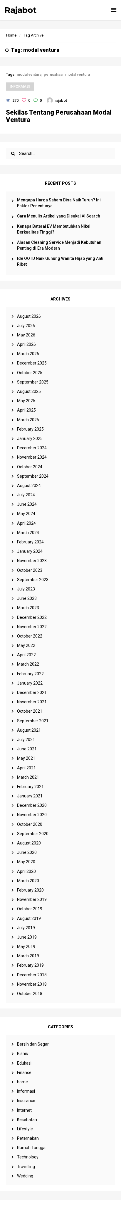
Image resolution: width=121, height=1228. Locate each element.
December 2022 (32, 617)
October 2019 (29, 908)
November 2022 (32, 626)
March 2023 (28, 607)
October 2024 (29, 466)
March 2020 (28, 880)
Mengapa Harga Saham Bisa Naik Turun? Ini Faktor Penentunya (59, 203)
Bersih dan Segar (33, 1044)
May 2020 (26, 861)
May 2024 (26, 513)
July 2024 (26, 495)
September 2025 (32, 382)
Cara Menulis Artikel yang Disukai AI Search (58, 216)
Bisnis (22, 1053)
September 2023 (32, 579)
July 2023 (26, 589)
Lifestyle (25, 1129)
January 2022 (30, 683)
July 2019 (26, 927)
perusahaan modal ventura (67, 74)
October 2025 (29, 372)
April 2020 (26, 871)
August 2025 (29, 391)
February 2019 (30, 965)
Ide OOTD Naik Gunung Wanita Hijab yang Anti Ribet (60, 261)
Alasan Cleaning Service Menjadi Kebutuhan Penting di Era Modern (59, 245)
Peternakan (28, 1138)
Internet (24, 1110)
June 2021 (27, 749)
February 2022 (30, 673)
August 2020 (29, 843)
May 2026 (26, 335)
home (22, 1082)
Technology (27, 1157)
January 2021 (30, 796)
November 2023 (32, 560)
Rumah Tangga (31, 1147)
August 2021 (29, 730)
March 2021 (28, 777)
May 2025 (26, 400)
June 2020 (27, 852)
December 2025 (32, 363)
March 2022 (28, 664)
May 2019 (26, 946)
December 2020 (32, 805)
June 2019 (27, 937)
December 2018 (32, 975)
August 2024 (29, 485)
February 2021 (30, 786)
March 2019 (28, 956)
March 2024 (28, 532)
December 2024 (32, 447)
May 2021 (26, 758)
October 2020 (29, 824)
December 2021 (32, 692)
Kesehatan (27, 1119)
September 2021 (32, 721)
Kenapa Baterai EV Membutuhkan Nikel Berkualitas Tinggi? (53, 229)
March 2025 (28, 419)
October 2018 (29, 993)
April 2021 (26, 768)
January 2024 (30, 551)
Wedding (25, 1176)
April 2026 (26, 344)
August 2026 (29, 316)
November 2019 (32, 899)
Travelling (26, 1166)
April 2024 (26, 523)
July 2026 (26, 325)
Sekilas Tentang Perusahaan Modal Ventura (59, 116)
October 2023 (29, 570)
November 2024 (32, 457)
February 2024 (30, 542)
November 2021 (32, 702)
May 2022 (26, 645)
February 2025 (30, 429)
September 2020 (32, 833)
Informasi (26, 1091)
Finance (24, 1072)
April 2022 (26, 654)
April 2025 (26, 410)
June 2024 (27, 504)
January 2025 (30, 438)
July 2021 (26, 739)
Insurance (26, 1100)
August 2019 (29, 918)
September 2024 (32, 476)
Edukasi (24, 1063)
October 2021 (29, 711)
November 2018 (32, 984)
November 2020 (32, 814)
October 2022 (29, 636)
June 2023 (27, 598)
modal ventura (29, 74)
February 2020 (30, 890)
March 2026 (28, 353)
